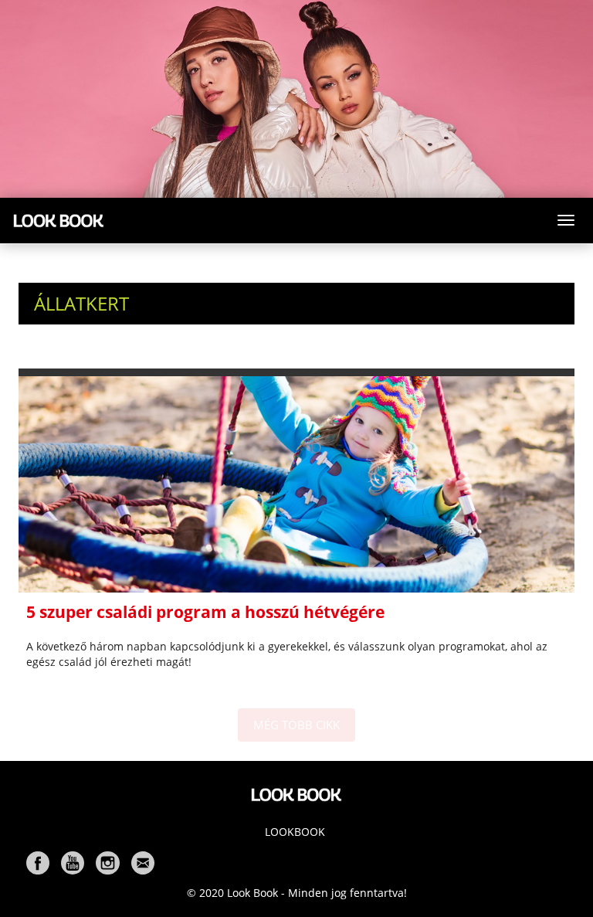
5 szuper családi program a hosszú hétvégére (205, 612)
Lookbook (295, 831)
